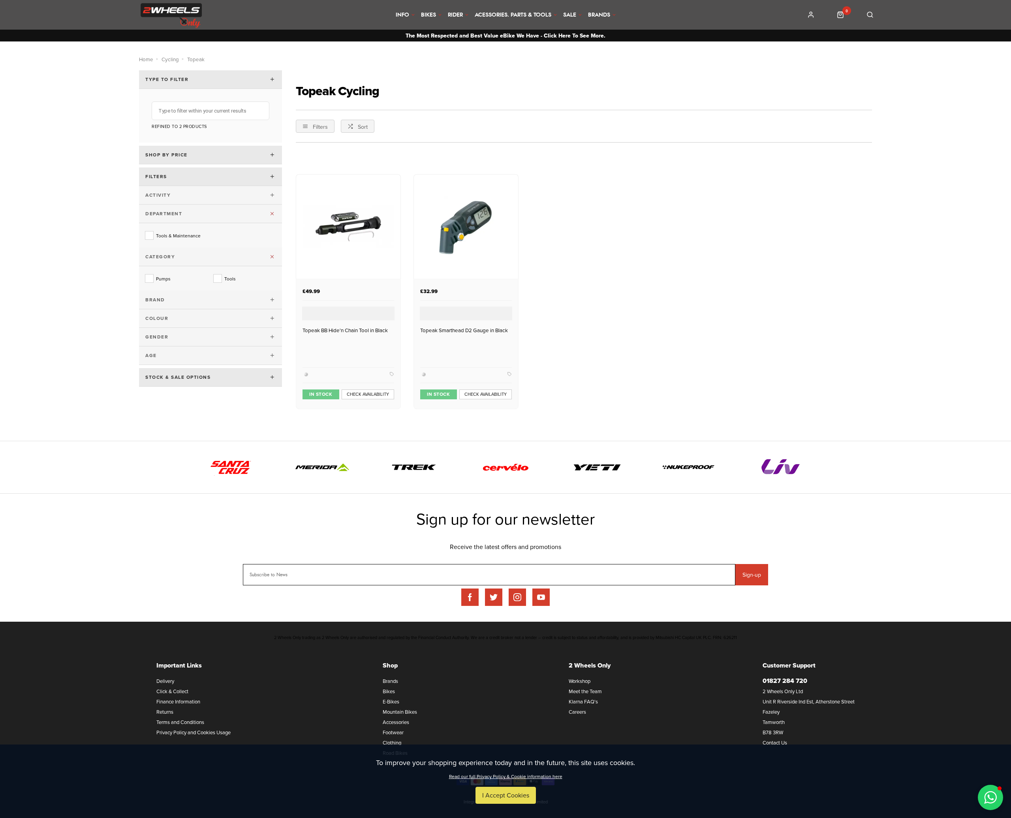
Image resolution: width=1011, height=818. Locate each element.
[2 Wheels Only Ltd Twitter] (493, 597)
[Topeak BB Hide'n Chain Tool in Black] (348, 226)
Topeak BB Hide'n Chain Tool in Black (345, 330)
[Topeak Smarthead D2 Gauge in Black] (466, 226)
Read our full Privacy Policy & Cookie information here (505, 776)
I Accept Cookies (505, 795)
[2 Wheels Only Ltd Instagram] (517, 597)
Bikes (428, 15)
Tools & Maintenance (178, 235)
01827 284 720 (785, 680)
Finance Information (178, 701)
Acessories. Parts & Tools (513, 15)
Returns (164, 711)
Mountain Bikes (400, 711)
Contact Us (775, 742)
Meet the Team (585, 691)
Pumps (163, 278)
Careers (577, 711)
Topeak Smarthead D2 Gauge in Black (464, 330)
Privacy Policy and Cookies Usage (193, 732)
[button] (990, 797)
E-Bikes (391, 701)
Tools (230, 278)
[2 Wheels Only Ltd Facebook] (470, 597)
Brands (599, 15)
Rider (455, 15)
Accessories (396, 722)
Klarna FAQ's (583, 701)
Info (402, 15)
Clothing (392, 742)
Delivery (165, 680)
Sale (569, 15)
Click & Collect (172, 691)
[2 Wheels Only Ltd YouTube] (541, 597)
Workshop (579, 680)
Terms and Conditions (180, 722)
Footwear (393, 732)
